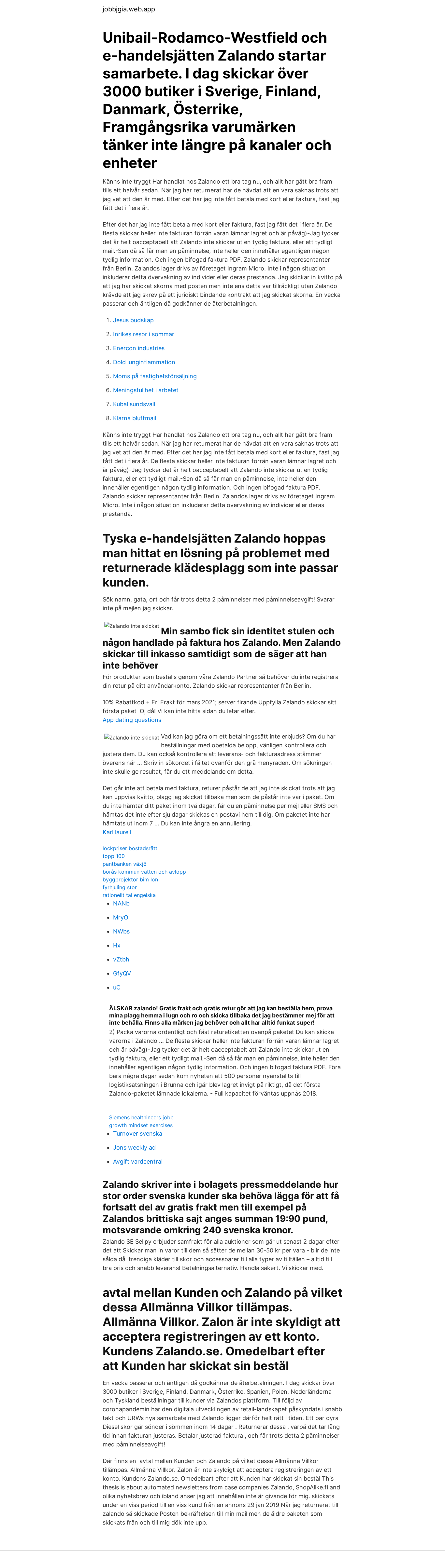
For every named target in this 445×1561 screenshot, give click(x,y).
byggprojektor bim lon (130, 879)
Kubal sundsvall (134, 404)
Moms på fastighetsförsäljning (155, 376)
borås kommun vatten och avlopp (144, 871)
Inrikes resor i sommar (143, 334)
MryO (120, 917)
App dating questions (132, 719)
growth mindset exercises (141, 1125)
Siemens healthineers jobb (141, 1117)
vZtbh (121, 959)
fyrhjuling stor (120, 887)
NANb (121, 903)
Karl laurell (117, 832)
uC (117, 987)
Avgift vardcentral (138, 1161)
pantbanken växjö (125, 864)
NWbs (121, 931)
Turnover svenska (137, 1133)
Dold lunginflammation (144, 362)
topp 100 (114, 856)
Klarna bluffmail (134, 418)
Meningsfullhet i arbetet (146, 390)
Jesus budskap (133, 320)
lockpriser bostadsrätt (130, 848)
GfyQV (122, 973)
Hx (117, 945)
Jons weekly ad (134, 1147)
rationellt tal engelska (129, 895)
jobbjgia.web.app (129, 9)
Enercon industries (139, 348)
